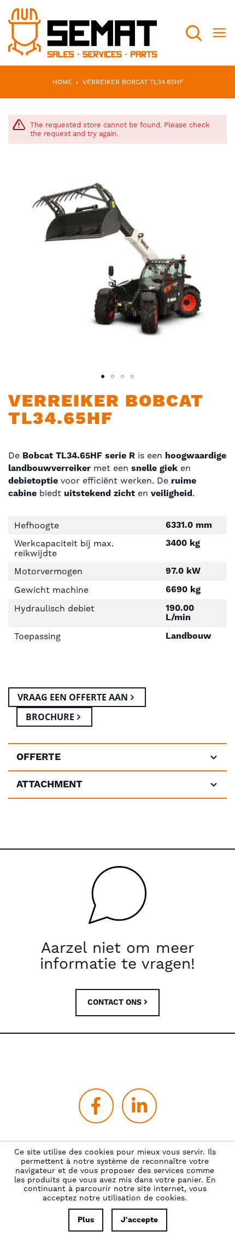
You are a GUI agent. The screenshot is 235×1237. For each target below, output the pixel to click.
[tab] (117, 757)
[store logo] (82, 32)
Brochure (50, 717)
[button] (103, 376)
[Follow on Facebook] (96, 1105)
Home (62, 82)
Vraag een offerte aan (72, 697)
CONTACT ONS (115, 1003)
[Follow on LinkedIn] (139, 1105)
